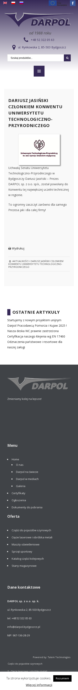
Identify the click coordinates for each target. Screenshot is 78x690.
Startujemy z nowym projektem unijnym (34, 320)
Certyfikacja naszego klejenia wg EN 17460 (36, 336)
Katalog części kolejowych (28, 558)
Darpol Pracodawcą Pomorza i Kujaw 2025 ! (37, 325)
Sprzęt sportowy (22, 551)
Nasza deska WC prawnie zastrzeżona (33, 331)
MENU (39, 71)
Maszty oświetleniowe (26, 544)
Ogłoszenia (19, 500)
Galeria (20, 486)
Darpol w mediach (27, 479)
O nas (20, 465)
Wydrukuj (17, 248)
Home (15, 459)
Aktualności (20, 261)
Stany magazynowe (24, 566)
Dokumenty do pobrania (27, 507)
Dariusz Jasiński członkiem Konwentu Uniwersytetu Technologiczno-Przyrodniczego (35, 113)
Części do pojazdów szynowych (31, 530)
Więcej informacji (39, 685)
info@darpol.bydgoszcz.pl (23, 627)
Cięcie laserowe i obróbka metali (32, 537)
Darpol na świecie (27, 472)
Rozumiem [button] (62, 678)
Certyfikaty (18, 493)
